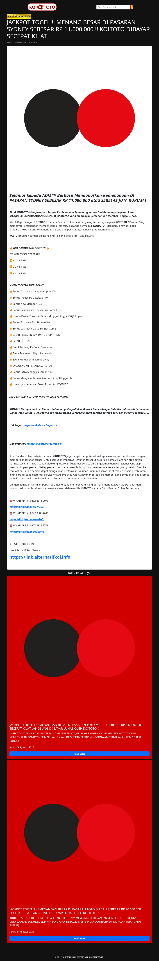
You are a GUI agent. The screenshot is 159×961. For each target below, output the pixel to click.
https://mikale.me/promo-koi (44, 443)
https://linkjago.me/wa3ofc (26, 531)
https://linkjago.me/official (26, 507)
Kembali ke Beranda (19, 16)
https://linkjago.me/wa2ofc (26, 519)
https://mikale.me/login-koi (40, 425)
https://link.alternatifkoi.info (39, 557)
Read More (79, 753)
